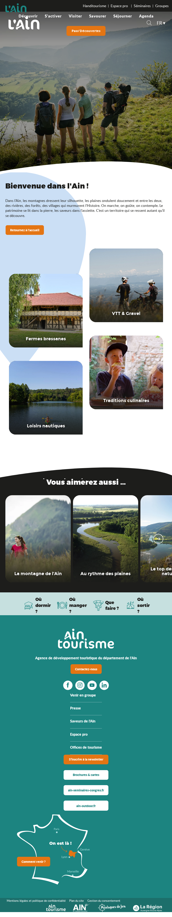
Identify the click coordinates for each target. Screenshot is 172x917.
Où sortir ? (143, 605)
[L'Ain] (24, 22)
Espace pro (120, 5)
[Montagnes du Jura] (111, 907)
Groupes (162, 5)
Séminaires (142, 5)
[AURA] (147, 907)
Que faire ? (112, 605)
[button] (149, 23)
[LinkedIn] (104, 685)
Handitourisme (94, 5)
